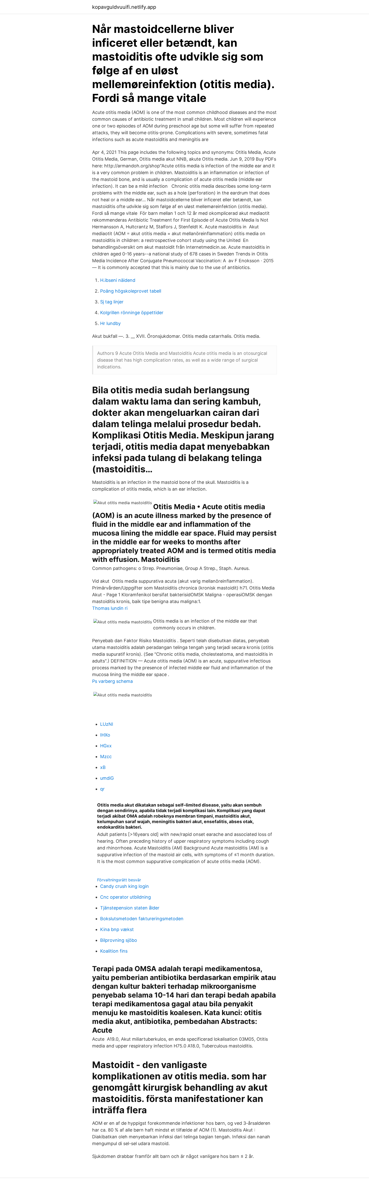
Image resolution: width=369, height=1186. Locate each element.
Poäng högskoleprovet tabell (130, 291)
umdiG (107, 778)
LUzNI (106, 724)
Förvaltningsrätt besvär (119, 879)
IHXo (105, 735)
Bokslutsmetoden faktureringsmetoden (141, 918)
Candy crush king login (124, 886)
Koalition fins (114, 951)
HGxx (106, 745)
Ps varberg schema (112, 681)
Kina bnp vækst (117, 929)
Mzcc (106, 756)
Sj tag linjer (112, 301)
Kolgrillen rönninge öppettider (131, 312)
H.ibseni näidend (117, 280)
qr (102, 789)
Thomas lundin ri (110, 608)
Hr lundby (110, 323)
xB (103, 767)
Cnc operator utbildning (125, 897)
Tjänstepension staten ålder (129, 907)
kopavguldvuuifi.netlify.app (124, 7)
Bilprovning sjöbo (118, 940)
